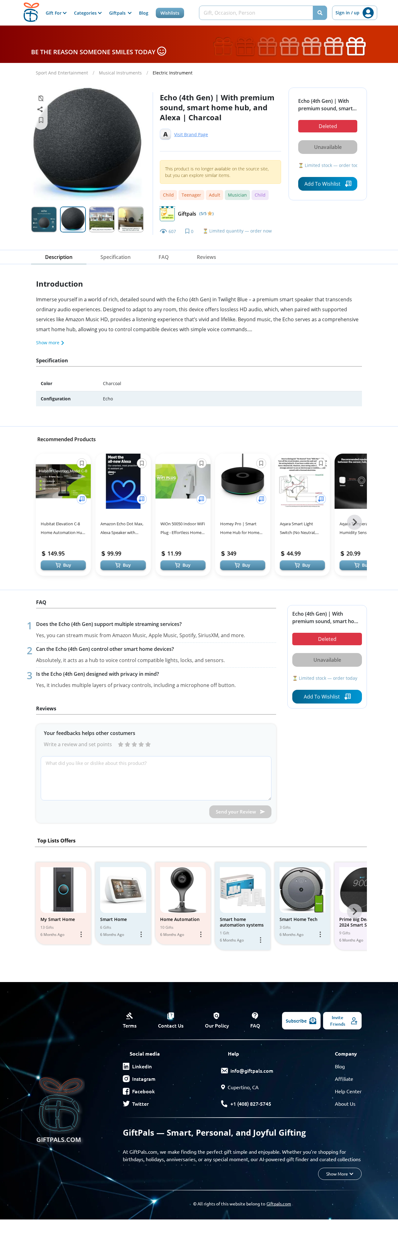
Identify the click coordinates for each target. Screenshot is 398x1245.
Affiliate (344, 1079)
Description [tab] (58, 257)
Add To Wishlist (322, 183)
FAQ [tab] (164, 257)
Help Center (348, 1091)
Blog (143, 13)
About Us (345, 1103)
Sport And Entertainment (62, 73)
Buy (67, 565)
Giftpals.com (278, 1203)
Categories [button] (86, 13)
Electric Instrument (172, 73)
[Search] (320, 13)
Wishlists (169, 13)
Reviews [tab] (206, 257)
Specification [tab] (115, 257)
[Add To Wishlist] (82, 499)
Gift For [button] (54, 13)
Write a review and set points (78, 744)
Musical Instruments (120, 73)
